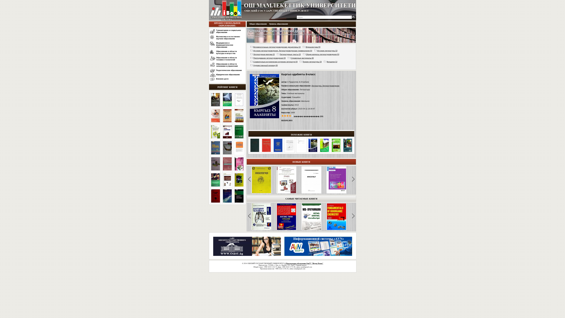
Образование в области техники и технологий (226, 59)
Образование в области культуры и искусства (226, 52)
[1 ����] (282, 116)
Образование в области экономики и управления (227, 65)
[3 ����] (287, 116)
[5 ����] (292, 116)
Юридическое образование (228, 75)
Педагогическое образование (229, 70)
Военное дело (222, 79)
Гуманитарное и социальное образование (228, 31)
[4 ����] (290, 116)
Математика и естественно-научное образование (228, 38)
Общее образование (258, 24)
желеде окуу (287, 120)
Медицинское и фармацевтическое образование (224, 45)
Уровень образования (278, 24)
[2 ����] (285, 116)
